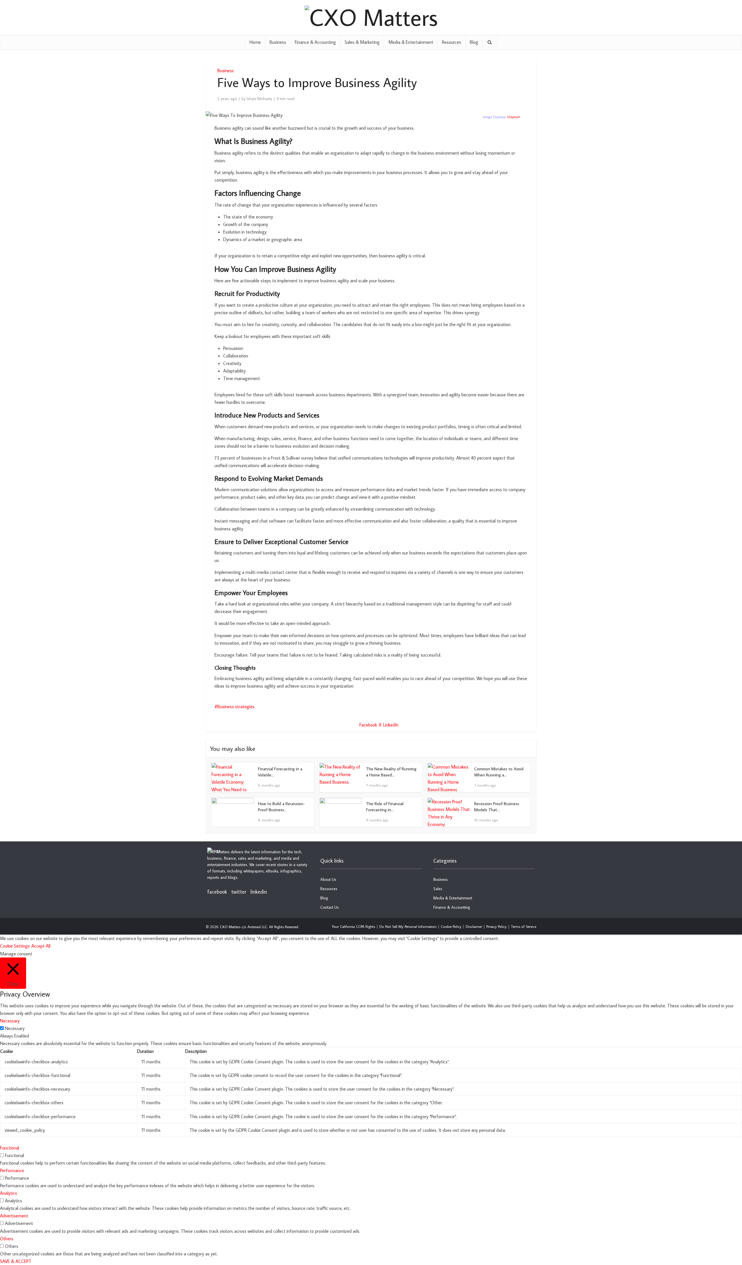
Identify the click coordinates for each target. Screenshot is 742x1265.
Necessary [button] (10, 1021)
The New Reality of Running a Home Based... (391, 771)
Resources (451, 42)
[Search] (490, 42)
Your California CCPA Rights (353, 926)
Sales (437, 888)
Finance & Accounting (315, 42)
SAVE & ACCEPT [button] (16, 1261)
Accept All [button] (40, 946)
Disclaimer (474, 926)
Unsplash (513, 117)
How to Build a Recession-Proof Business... (281, 806)
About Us (328, 879)
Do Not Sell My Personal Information (408, 926)
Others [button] (6, 1238)
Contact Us (329, 907)
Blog (474, 42)
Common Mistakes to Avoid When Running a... (498, 771)
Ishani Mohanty (259, 98)
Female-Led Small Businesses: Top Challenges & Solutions (365, 846)
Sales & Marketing (362, 42)
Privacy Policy (496, 926)
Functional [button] (9, 1148)
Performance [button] (12, 1170)
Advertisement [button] (14, 1216)
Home (255, 42)
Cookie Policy (451, 926)
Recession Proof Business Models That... (496, 806)
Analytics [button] (8, 1193)
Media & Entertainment (410, 42)
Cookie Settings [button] (15, 946)
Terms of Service (523, 926)
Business (278, 42)
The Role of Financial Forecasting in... (384, 806)
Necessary (15, 1028)
